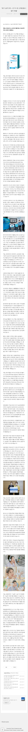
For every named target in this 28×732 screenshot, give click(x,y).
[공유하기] (8, 667)
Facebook (14, 730)
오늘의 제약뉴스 (7, 672)
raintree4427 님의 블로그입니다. (10, 700)
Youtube (18, 730)
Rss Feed (6, 730)
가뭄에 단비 (6, 698)
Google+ (22, 730)
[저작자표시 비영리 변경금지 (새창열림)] (19, 667)
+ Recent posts (5, 722)
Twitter (11, 730)
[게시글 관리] (10, 667)
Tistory (12, 728)
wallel (20, 728)
